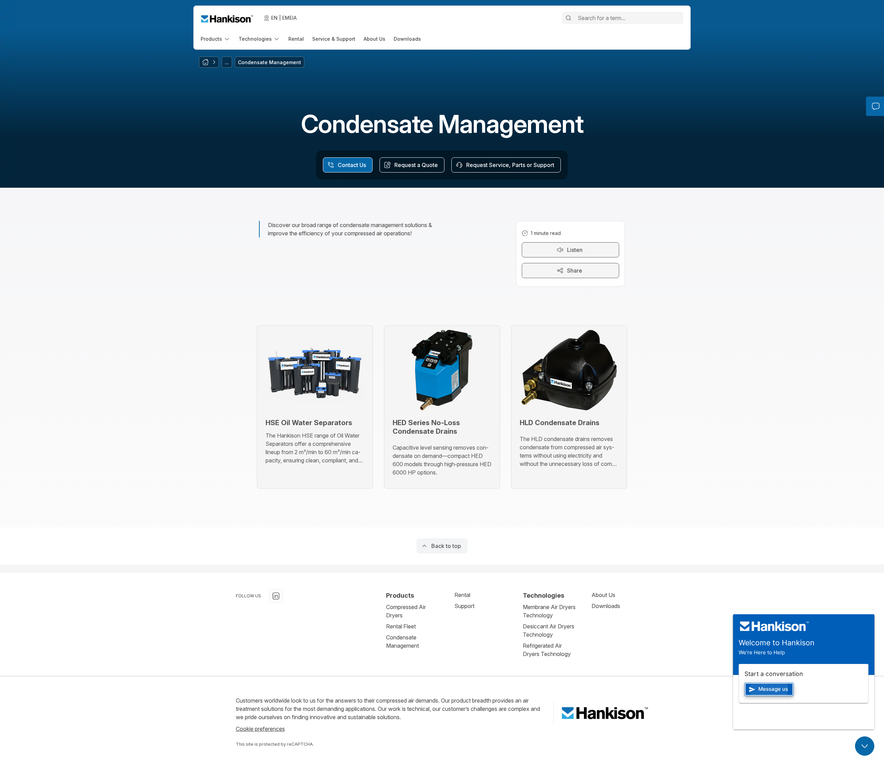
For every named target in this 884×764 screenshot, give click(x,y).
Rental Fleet (401, 626)
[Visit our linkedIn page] (275, 596)
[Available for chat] (864, 746)
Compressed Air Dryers (406, 611)
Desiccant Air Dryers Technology (548, 630)
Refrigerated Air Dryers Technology (547, 649)
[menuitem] (215, 38)
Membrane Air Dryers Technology (549, 611)
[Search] (568, 18)
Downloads (606, 606)
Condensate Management (402, 641)
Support (464, 606)
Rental (462, 594)
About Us (603, 594)
